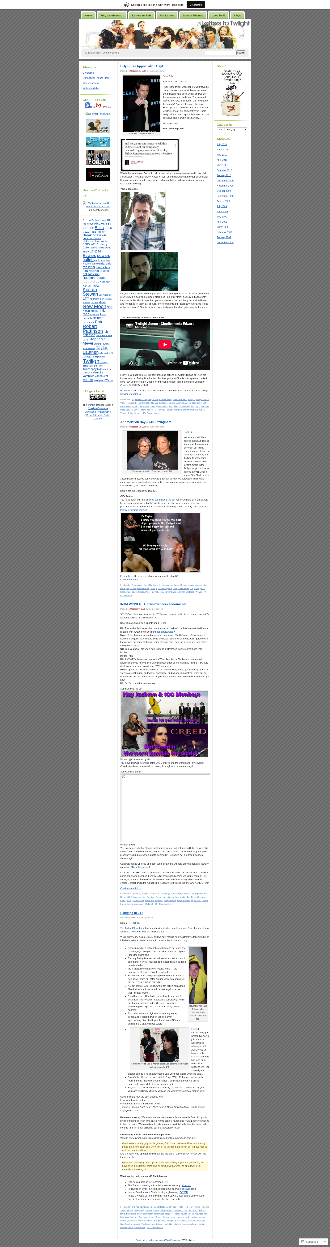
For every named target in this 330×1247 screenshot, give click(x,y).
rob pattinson (170, 900)
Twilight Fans (96, 365)
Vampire (98, 372)
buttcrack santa (92, 238)
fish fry (135, 406)
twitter (100, 369)
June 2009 (222, 211)
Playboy (161, 410)
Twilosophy (90, 369)
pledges (170, 1220)
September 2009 (225, 196)
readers (159, 900)
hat (192, 406)
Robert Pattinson (93, 329)
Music (102, 302)
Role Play (188, 1207)
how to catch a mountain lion (194, 1214)
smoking (194, 410)
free (177, 897)
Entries (94, 52)
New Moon (94, 306)
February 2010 (224, 170)
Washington (135, 413)
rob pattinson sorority (185, 1220)
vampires (88, 375)
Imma (196, 588)
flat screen (144, 406)
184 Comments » (163, 904)
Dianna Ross (143, 588)
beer (137, 403)
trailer (102, 356)
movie (94, 302)
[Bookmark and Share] (98, 114)
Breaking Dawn (94, 235)
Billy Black (153, 585)
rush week (200, 1220)
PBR (155, 1220)
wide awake (139, 1227)
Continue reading (130, 394)
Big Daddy (98, 231)
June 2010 (222, 149)
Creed (158, 897)
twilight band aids (164, 1224)
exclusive (99, 260)
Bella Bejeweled (164, 631)
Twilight (92, 361)
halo (171, 406)
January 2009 (224, 237)
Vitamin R (124, 413)
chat (184, 403)
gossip (106, 270)
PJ (155, 410)
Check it (186, 1185)
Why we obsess (91, 83)
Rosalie (108, 335)
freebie (183, 897)
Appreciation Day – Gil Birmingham (145, 422)
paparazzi (94, 314)
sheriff (186, 410)
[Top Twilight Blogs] (98, 206)
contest (142, 897)
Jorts (129, 900)
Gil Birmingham (166, 585)
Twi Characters (180, 399)
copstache (197, 403)
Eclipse (95, 251)
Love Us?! (218, 15)
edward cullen (181, 1210)
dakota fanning (97, 248)
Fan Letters (166, 15)
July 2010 (222, 144)
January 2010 (224, 175)
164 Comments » (151, 413)
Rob (98, 322)
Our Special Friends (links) (96, 78)
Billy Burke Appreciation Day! (141, 66)
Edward (89, 255)
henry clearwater (145, 1214)
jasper (106, 281)
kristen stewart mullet (180, 1217)
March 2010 (223, 165)
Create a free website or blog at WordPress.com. (158, 1240)
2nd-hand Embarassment (94, 220)
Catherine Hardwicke (95, 241)
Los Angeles (105, 295)
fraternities (131, 1214)
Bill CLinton (132, 897)
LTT (86, 298)
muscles (130, 592)
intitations (124, 1217)
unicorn (108, 369)
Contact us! (88, 72)
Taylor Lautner (95, 350)
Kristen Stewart (90, 292)
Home (88, 15)
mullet (194, 1217)
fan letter (89, 267)
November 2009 (225, 185)
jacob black (92, 282)
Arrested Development (192, 893)
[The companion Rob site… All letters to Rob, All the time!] (98, 132)
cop (189, 403)
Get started (196, 4)
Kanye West (138, 900)
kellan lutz (91, 285)
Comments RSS (111, 52)
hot (85, 274)
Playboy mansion (174, 410)
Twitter (145, 1189)
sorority (136, 1224)
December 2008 (225, 242)
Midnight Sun (97, 298)
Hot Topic (175, 1214)
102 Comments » (155, 1227)
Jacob (101, 278)
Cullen (86, 247)
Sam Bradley (126, 1224)
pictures (97, 318)
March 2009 (223, 227)
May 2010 (222, 154)
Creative (150, 897)
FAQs (237, 15)
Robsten (100, 335)
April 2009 (222, 222)
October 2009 (224, 191)
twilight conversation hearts (185, 1224)
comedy (103, 244)
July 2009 (222, 206)
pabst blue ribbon (144, 1220)
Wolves (109, 380)
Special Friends (193, 15)
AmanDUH (176, 893)
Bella (99, 227)
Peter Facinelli (146, 410)
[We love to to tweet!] (98, 146)
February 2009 (224, 232)
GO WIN (184, 1192)
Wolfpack (99, 380)
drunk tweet (125, 406)
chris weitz (90, 244)
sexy (85, 339)
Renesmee (89, 322)
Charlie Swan (165, 399)
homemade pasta (162, 1214)
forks (91, 271)
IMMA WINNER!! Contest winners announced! (153, 604)
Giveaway (201, 897)
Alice (97, 223)
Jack (197, 406)
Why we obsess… (112, 15)
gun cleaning (162, 406)
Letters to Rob (141, 15)
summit (98, 343)
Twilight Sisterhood (135, 928)
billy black (144, 403)
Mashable (124, 410)
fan (93, 263)
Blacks (164, 403)
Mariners (205, 406)
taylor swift (103, 353)
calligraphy (139, 1210)
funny (98, 270)
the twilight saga (98, 354)
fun (188, 897)
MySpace (139, 592)
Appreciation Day (139, 399)
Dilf (204, 403)
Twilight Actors (202, 399)
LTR (165, 1182)
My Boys (134, 410)
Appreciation (196, 585)
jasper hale (178, 1207)
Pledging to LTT (131, 912)
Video (88, 379)
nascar (131, 1220)
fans (85, 270)
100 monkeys (164, 893)
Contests (136, 893)
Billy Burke (153, 399)
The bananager (148, 1224)
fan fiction (193, 1210)
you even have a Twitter (162, 499)
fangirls (106, 263)
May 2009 (222, 216)
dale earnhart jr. (167, 1210)
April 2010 (222, 160)
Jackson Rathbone (91, 276)
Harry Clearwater (182, 406)
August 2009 (223, 201)
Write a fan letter (91, 88)
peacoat (162, 1220)
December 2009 (225, 180)
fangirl (99, 264)
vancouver (101, 375)
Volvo (130, 1227)
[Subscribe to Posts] (87, 107)
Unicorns (87, 372)
